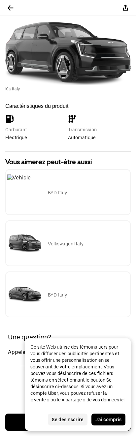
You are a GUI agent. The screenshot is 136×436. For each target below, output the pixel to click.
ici (122, 399)
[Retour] (10, 8)
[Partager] (125, 8)
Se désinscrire (68, 419)
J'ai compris (108, 419)
